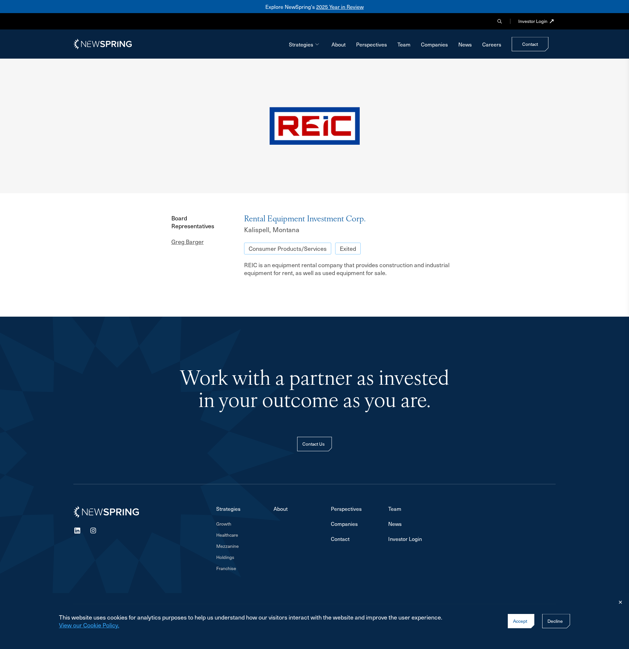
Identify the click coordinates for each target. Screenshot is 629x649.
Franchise (226, 568)
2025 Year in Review (340, 6)
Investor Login (532, 21)
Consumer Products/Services (288, 248)
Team (403, 44)
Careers (491, 44)
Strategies (301, 44)
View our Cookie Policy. (89, 625)
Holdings (225, 557)
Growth (223, 524)
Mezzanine (227, 546)
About (339, 44)
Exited (348, 248)
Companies (434, 44)
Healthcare (227, 535)
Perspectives (371, 44)
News (465, 44)
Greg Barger (187, 242)
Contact (340, 538)
